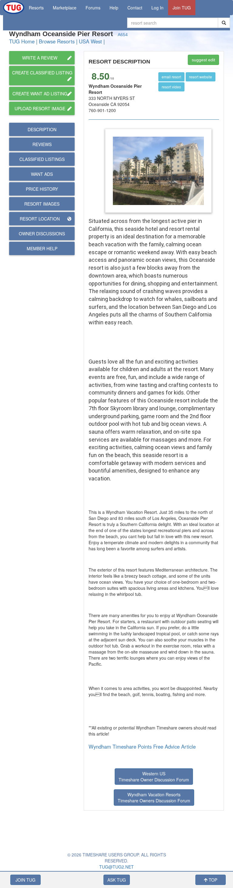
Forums (93, 8)
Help (114, 8)
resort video (171, 86)
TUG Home (22, 41)
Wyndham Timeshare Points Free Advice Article (142, 746)
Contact (134, 8)
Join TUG (182, 8)
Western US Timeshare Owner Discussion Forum (154, 776)
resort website (200, 76)
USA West (90, 41)
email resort (171, 76)
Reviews (42, 144)
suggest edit (203, 59)
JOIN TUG (25, 880)
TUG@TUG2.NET (116, 867)
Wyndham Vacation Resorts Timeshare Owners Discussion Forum (154, 797)
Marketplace (64, 8)
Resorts (36, 8)
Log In (157, 8)
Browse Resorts (57, 41)
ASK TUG (116, 880)
